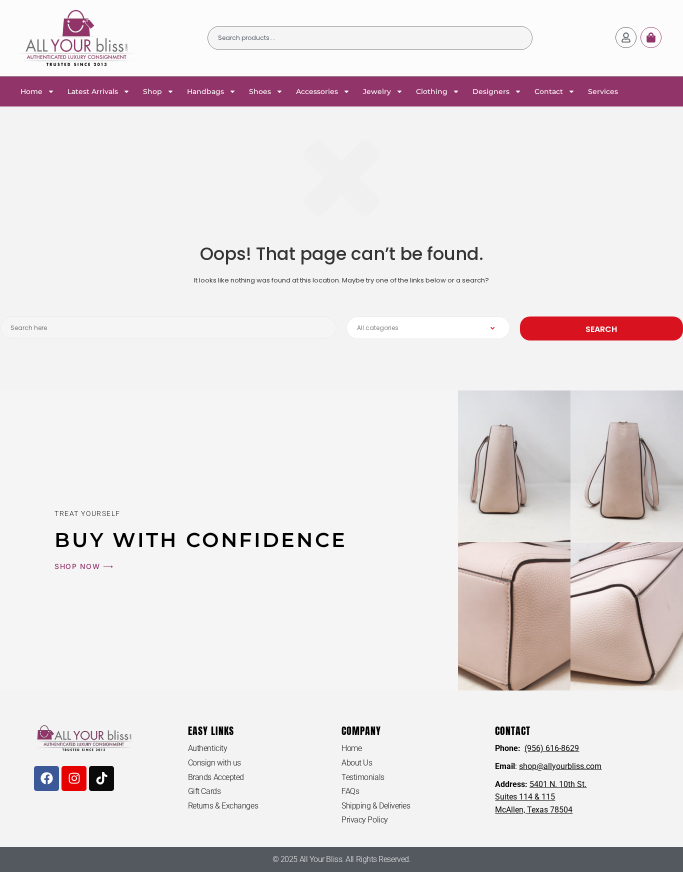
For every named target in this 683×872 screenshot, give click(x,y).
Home (31, 91)
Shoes (260, 91)
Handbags (205, 91)
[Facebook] (46, 778)
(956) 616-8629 (551, 748)
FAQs (350, 791)
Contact (548, 91)
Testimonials (363, 777)
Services (603, 91)
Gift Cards (204, 791)
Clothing (432, 91)
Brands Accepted (216, 777)
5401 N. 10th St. (558, 784)
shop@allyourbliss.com (560, 766)
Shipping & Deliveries (376, 805)
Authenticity (208, 748)
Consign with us (214, 763)
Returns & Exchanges (223, 805)
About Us (357, 763)
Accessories (317, 91)
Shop (152, 91)
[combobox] (370, 38)
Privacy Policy (365, 819)
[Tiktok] (101, 778)
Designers (491, 91)
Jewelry (377, 91)
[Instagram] (74, 778)
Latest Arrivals (93, 91)
